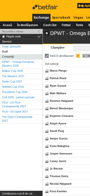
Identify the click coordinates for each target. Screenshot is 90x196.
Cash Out (49, 25)
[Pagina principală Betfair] (45, 7)
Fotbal (66, 25)
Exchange (41, 17)
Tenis (79, 25)
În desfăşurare (27, 25)
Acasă (7, 25)
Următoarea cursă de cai (17, 193)
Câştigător (57, 47)
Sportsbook (61, 17)
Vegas (78, 17)
